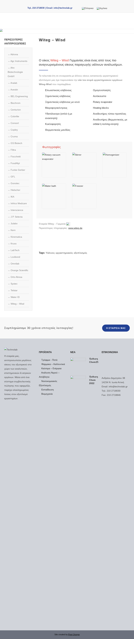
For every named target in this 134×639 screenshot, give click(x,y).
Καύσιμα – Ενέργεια (51, 368)
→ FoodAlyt (14, 163)
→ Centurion (14, 109)
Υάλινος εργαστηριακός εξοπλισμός (66, 253)
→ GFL (11, 176)
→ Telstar (12, 290)
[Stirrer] (84, 165)
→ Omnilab (13, 263)
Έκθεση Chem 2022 (93, 380)
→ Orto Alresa (15, 277)
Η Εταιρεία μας (116, 328)
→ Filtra (12, 150)
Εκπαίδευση (47, 389)
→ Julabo (12, 223)
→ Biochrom (14, 103)
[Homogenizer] (114, 165)
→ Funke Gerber (16, 170)
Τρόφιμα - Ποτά (49, 360)
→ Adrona (13, 54)
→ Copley (13, 129)
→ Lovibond (14, 257)
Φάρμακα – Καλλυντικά (53, 364)
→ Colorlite (13, 116)
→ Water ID (14, 297)
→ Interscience (15, 210)
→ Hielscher (14, 190)
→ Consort (13, 123)
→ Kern (12, 230)
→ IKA (11, 196)
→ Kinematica (15, 237)
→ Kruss (12, 243)
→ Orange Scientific (18, 270)
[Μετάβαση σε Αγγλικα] (102, 8)
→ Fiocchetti (14, 156)
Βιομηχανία (47, 394)
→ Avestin (13, 89)
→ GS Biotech (15, 143)
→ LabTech (13, 250)
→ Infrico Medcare (17, 203)
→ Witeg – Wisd (16, 303)
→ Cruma (13, 136)
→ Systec (12, 283)
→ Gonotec (13, 183)
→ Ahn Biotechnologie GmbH (15, 72)
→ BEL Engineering (18, 96)
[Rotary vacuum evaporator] (54, 165)
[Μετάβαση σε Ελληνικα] (87, 8)
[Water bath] (54, 196)
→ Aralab (12, 83)
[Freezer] (84, 196)
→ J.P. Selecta (15, 216)
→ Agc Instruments (17, 61)
